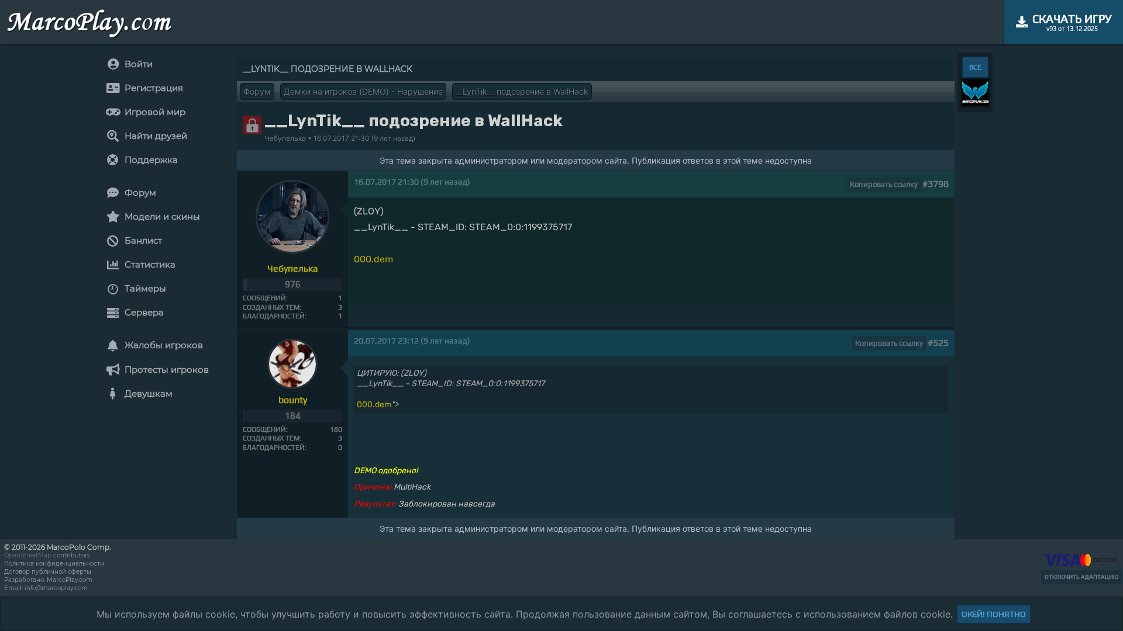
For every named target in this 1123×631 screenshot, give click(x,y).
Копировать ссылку (884, 184)
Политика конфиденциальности (54, 563)
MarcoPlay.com (69, 580)
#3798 (935, 183)
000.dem (373, 259)
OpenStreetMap (27, 555)
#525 (938, 342)
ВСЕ (975, 67)
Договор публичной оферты (47, 571)
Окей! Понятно (994, 614)
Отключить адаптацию (1081, 577)
